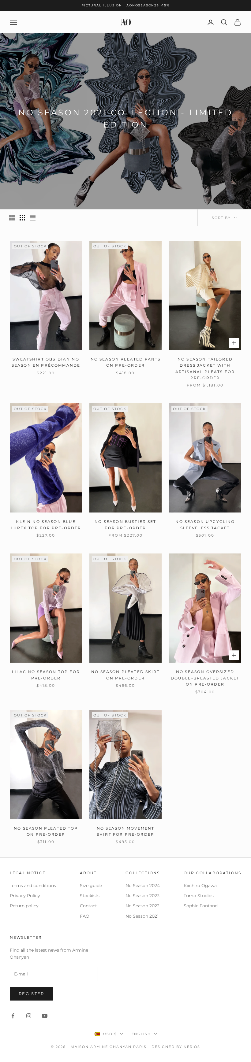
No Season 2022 (142, 905)
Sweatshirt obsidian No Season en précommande (46, 362)
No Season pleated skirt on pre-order (125, 674)
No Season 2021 (142, 916)
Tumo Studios (199, 895)
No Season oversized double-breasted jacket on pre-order (205, 677)
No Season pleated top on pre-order (46, 831)
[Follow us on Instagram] (29, 1016)
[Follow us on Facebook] (13, 1016)
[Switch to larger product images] (12, 217)
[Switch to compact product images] (33, 217)
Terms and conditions (33, 885)
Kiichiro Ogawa (200, 885)
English (141, 1034)
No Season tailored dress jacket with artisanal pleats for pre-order (205, 368)
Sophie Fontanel (201, 905)
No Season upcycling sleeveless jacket (204, 524)
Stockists (89, 895)
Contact (88, 905)
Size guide (91, 885)
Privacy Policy (25, 895)
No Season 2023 (142, 895)
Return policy (24, 905)
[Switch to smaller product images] (22, 217)
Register (31, 993)
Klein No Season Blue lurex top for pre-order (46, 524)
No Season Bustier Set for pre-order (125, 524)
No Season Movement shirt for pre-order (126, 831)
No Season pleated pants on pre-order (126, 362)
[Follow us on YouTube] (45, 1016)
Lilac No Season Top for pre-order (46, 674)
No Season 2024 (143, 885)
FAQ (84, 916)
